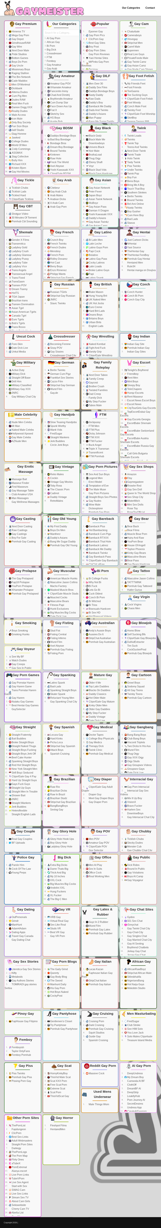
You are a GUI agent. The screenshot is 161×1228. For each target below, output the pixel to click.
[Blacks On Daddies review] (114, 690)
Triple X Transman (99, 448)
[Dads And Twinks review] (114, 110)
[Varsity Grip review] (114, 351)
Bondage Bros (58, 143)
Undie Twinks (134, 169)
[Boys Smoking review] (37, 630)
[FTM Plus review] (114, 430)
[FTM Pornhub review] (114, 456)
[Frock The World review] (76, 162)
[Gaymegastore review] (153, 482)
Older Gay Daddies (99, 709)
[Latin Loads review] (114, 266)
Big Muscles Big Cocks (63, 612)
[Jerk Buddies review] (76, 441)
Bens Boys (133, 181)
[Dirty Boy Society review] (37, 122)
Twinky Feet (134, 110)
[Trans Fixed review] (37, 278)
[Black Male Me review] (114, 139)
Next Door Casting (22, 526)
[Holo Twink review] (153, 158)
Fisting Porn (57, 653)
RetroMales (56, 500)
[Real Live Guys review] (153, 54)
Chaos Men (133, 608)
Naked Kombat (97, 344)
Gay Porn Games (25, 675)
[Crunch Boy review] (76, 240)
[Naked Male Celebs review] (37, 430)
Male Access (19, 115)
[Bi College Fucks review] (114, 578)
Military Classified (21, 385)
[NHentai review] (153, 243)
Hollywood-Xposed (22, 433)
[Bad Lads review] (153, 219)
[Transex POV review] (37, 285)
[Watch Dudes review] (37, 660)
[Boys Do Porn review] (37, 62)
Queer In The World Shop (141, 493)
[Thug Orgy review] (114, 158)
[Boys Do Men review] (76, 530)
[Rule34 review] (153, 266)
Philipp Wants (58, 274)
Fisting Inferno (58, 638)
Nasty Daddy (96, 95)
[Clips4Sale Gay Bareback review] (114, 560)
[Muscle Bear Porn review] (153, 534)
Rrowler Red (134, 485)
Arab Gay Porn (58, 206)
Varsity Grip (95, 351)
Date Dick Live (20, 348)
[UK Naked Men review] (114, 299)
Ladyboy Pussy (20, 258)
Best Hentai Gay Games (25, 705)
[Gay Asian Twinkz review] (114, 222)
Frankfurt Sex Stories (62, 377)
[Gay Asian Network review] (114, 188)
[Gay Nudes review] (114, 501)
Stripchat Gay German (62, 385)
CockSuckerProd (136, 649)
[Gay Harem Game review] (37, 686)
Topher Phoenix (136, 549)
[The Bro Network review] (37, 77)
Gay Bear (141, 518)
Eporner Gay (96, 31)
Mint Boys (132, 381)
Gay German (64, 362)
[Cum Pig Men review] (37, 96)
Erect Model (95, 482)
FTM (49, 57)
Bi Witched (95, 601)
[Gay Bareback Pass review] (114, 557)
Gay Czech (141, 284)
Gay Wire (17, 46)
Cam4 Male (133, 46)
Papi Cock (94, 251)
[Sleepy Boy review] (153, 385)
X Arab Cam (57, 203)
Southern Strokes (137, 192)
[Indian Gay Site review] (153, 344)
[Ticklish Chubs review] (37, 188)
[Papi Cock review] (114, 251)
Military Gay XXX (21, 389)
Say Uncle (17, 65)
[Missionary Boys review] (37, 69)
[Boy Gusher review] (153, 211)
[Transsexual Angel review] (37, 274)
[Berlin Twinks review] (153, 196)
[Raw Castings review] (37, 530)
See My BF (18, 656)
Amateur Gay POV (60, 83)
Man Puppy (95, 117)
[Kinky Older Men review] (114, 705)
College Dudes (20, 141)
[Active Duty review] (37, 370)
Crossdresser (54, 53)
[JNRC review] (76, 299)
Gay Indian (141, 336)
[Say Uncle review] (37, 65)
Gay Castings (19, 534)
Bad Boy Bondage (60, 139)
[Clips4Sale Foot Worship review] (153, 114)
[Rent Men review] (153, 377)
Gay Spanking (64, 675)
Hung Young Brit (98, 295)
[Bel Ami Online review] (153, 204)
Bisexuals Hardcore (100, 608)
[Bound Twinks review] (76, 151)
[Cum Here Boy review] (153, 215)
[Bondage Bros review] (76, 143)
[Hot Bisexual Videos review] (114, 616)
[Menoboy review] (76, 251)
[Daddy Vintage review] (76, 497)
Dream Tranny (20, 289)
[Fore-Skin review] (37, 344)
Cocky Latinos (97, 262)
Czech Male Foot (136, 106)
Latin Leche (95, 243)
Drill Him (16, 381)
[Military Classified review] (37, 385)
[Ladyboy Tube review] (37, 262)
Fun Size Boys (20, 126)
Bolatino (93, 255)
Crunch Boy (56, 240)
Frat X (53, 110)
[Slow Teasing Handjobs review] (76, 422)
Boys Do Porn (19, 61)
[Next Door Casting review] (37, 526)
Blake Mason (96, 292)
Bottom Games (20, 58)
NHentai (131, 243)
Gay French (64, 232)
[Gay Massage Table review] (37, 490)
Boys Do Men (57, 530)
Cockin (54, 478)
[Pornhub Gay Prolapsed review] (37, 593)
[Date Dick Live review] (37, 348)
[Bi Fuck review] (114, 586)
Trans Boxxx (18, 327)
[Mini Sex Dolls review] (153, 504)
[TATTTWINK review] (153, 582)
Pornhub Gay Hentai (138, 258)
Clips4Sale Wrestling (100, 355)
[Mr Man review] (37, 426)
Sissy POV (56, 348)
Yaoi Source (134, 247)
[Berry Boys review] (76, 266)
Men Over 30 (96, 83)
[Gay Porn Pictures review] (114, 493)
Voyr (91, 166)
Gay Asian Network (99, 187)
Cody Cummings (21, 149)
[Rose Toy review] (153, 508)
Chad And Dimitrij (60, 95)
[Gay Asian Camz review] (153, 65)
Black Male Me (97, 139)
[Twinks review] (153, 139)
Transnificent (96, 452)
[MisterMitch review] (153, 501)
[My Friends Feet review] (153, 83)
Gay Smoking (25, 623)
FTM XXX (94, 437)
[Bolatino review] (114, 255)
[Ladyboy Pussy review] (37, 259)
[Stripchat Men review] (153, 43)
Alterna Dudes (20, 92)
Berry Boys (56, 266)
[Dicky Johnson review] (114, 433)
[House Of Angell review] (153, 545)
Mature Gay (103, 675)
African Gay (53, 42)
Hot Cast (55, 262)
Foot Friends (134, 87)
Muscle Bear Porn (137, 534)
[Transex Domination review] (37, 304)
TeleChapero (134, 389)
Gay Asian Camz (136, 65)
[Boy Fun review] (153, 177)
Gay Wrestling (103, 336)
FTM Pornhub (96, 456)
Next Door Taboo (98, 375)
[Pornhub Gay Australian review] (114, 642)
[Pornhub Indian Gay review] (153, 348)
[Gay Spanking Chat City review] (76, 701)
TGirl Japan (18, 296)
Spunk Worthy (58, 426)
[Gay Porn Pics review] (114, 35)
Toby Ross (56, 485)
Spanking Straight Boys (63, 690)
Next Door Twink (136, 150)
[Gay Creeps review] (37, 664)
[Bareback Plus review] (114, 526)
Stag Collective (20, 156)
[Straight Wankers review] (76, 437)
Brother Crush (96, 386)
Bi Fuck (93, 586)
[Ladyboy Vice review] (37, 266)
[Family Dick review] (114, 398)
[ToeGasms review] (153, 91)
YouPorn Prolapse (22, 586)
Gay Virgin (141, 597)
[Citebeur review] (76, 188)
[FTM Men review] (114, 426)
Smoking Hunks (20, 634)
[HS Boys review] (76, 118)
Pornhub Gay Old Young (63, 545)
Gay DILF (103, 76)
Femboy (51, 61)
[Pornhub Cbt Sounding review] (37, 221)
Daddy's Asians (97, 114)
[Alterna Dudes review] (37, 92)
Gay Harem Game (22, 686)
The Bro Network (21, 77)
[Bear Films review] (153, 530)
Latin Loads (95, 266)
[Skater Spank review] (76, 694)
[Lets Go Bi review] (114, 590)
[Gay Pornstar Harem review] (37, 682)
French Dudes (58, 247)
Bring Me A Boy (135, 185)
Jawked (16, 137)
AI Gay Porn (53, 38)
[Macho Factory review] (76, 586)
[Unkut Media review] (37, 351)
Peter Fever (95, 191)
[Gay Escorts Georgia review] (153, 419)
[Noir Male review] (114, 151)
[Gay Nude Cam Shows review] (153, 69)
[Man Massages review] (37, 498)
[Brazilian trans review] (37, 300)
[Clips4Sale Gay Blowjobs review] (153, 638)
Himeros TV (18, 31)
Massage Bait (19, 479)
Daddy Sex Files (98, 87)
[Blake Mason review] (114, 292)
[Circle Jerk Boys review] (76, 445)
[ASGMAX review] (37, 153)
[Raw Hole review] (76, 158)
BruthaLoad (95, 154)
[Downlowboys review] (114, 143)
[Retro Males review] (76, 474)
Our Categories (131, 7)
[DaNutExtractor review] (153, 642)
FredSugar (56, 433)
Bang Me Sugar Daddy (101, 121)
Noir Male (94, 150)
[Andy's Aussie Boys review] (114, 630)
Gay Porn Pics (97, 35)
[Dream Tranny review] (37, 289)
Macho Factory (58, 586)
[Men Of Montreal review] (37, 84)
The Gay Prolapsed (22, 578)
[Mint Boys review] (153, 381)
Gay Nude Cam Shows (140, 69)
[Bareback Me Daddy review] (114, 106)
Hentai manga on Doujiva (141, 270)
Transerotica (18, 243)
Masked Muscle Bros (61, 590)
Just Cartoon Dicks (137, 240)
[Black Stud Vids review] (114, 170)
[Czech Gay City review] (153, 299)
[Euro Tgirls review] (37, 319)
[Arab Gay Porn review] (76, 207)
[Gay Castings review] (37, 534)
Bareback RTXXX (99, 537)
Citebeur (55, 187)
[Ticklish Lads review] (37, 191)
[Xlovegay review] (153, 39)
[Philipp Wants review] (76, 274)
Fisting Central (58, 634)
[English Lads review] (114, 326)
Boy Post (94, 46)
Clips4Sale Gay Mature (102, 701)
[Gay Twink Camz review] (153, 62)
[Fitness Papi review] (76, 605)
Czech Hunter (135, 292)
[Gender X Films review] (37, 240)
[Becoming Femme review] (76, 344)
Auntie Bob (56, 121)
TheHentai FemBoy (138, 255)
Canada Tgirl (19, 315)
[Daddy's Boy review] (114, 102)
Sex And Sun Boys (99, 474)
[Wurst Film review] (76, 389)
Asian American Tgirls (24, 312)
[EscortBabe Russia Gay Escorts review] (153, 448)
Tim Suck (132, 645)
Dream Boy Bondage (62, 147)
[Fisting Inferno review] (76, 638)
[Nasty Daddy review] (114, 95)
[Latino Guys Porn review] (114, 247)
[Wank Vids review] (76, 430)
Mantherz (55, 534)
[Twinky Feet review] (153, 110)
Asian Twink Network (100, 199)
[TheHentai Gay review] (153, 251)
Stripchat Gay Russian (62, 295)
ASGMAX (17, 152)
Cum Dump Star (59, 102)
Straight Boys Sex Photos (103, 497)
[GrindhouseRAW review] (37, 43)
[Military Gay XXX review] (37, 389)
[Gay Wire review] (37, 46)
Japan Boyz (95, 195)
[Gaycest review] (114, 382)
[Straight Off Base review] (37, 377)
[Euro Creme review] (114, 307)
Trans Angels (19, 270)
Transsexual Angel (22, 274)
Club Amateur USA (22, 494)
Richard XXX (19, 164)
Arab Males (56, 195)
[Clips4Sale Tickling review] (37, 199)
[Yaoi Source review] (153, 247)
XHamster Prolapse (22, 590)
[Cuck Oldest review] (114, 593)
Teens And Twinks (137, 147)
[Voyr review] (114, 166)
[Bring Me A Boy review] (153, 185)
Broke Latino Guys (99, 270)
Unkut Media (19, 351)
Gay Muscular (64, 571)
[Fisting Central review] (76, 634)
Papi (91, 274)
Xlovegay (132, 39)
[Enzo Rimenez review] (76, 270)
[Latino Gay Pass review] (114, 259)
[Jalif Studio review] (37, 130)
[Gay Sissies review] (76, 351)
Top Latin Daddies (99, 686)
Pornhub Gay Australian (102, 642)
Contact (150, 7)
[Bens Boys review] (153, 181)
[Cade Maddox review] (37, 81)
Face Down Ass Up (61, 106)
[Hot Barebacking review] (114, 530)
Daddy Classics (97, 694)
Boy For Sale (19, 537)
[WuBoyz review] (114, 203)
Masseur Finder (20, 483)
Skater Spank (57, 694)
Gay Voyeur (26, 649)
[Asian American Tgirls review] (37, 312)
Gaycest (93, 382)
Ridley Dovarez (58, 258)
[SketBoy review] (153, 118)
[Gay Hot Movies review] (37, 171)
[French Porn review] (76, 255)
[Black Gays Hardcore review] (114, 173)
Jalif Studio (18, 130)
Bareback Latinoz (98, 545)
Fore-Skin (17, 344)
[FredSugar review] (76, 433)
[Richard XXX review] (37, 164)
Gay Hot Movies (20, 171)
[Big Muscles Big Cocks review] (76, 612)
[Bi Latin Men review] (114, 240)
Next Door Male (20, 50)
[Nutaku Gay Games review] (37, 701)
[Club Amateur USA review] (37, 494)
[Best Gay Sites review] (114, 43)
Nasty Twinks (134, 207)
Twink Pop (133, 173)
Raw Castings (19, 530)
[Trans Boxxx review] (37, 327)
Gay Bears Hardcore (138, 564)
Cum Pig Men (19, 96)
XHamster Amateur (60, 87)
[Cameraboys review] (153, 35)
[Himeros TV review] (37, 31)
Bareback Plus (97, 526)
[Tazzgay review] (114, 69)
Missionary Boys (21, 69)
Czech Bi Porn (135, 295)
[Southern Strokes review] (153, 192)
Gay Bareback (103, 518)
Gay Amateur (54, 64)
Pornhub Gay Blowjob (139, 653)
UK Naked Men (97, 299)
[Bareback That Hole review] (114, 541)
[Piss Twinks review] (153, 166)
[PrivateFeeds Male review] (153, 58)
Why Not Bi (95, 582)
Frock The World (59, 162)
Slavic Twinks (58, 303)
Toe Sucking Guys (137, 95)
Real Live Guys (135, 54)
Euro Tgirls (18, 319)
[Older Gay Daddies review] (114, 709)
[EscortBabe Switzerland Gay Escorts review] (153, 432)
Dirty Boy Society (21, 122)
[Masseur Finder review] (37, 483)
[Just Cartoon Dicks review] (153, 240)
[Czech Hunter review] (153, 292)
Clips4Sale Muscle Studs (64, 593)
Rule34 (131, 266)
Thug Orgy (94, 158)
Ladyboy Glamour (21, 255)
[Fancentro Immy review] (76, 91)
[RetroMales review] (76, 501)
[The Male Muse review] (114, 489)
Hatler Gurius (134, 590)
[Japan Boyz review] (114, 195)
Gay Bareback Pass (100, 556)
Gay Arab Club (58, 191)
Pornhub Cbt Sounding (24, 221)
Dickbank (17, 88)
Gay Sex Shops (141, 466)
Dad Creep (95, 394)
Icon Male (17, 118)
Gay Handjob (64, 414)
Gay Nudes (95, 500)
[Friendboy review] (153, 374)
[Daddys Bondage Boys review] (114, 91)
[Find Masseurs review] (37, 487)
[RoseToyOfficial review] (153, 512)
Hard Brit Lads (97, 311)
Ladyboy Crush (20, 251)
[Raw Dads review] (114, 99)
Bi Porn (51, 46)
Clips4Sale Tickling (22, 199)
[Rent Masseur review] (153, 396)
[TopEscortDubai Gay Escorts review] (153, 413)
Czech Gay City (136, 299)
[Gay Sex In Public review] (37, 668)
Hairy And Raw (135, 537)
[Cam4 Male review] (153, 46)
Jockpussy (94, 422)
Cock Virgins (134, 604)
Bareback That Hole (100, 541)
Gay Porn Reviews (99, 54)
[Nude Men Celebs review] (37, 422)
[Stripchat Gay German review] (76, 385)
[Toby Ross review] (76, 485)
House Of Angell (136, 545)
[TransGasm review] (37, 281)
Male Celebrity (25, 414)
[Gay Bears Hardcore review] (153, 564)
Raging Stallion (20, 73)
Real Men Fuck (20, 103)
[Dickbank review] (37, 88)
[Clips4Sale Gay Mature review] (114, 701)
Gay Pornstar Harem (23, 682)
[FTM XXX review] (114, 437)
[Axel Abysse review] (76, 166)
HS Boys (55, 117)
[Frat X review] (76, 110)
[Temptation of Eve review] (114, 485)
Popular (103, 24)
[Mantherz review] (76, 534)
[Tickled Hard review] (37, 195)
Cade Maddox (19, 80)
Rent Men (132, 377)
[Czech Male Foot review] (153, 106)
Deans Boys (95, 314)
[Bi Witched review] (114, 601)
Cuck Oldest (95, 593)
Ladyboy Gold (19, 247)
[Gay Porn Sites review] (114, 50)
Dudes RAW (18, 99)
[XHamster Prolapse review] (37, 590)
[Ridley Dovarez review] (76, 259)
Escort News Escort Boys (141, 400)
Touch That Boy (136, 188)
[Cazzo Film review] (76, 381)
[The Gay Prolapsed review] (37, 578)
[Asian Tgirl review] (37, 308)
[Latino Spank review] (114, 278)
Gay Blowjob (141, 623)
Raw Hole (55, 158)
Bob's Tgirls (18, 323)
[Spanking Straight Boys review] (76, 690)
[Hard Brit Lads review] (114, 311)
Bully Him (17, 160)
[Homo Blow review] (153, 630)
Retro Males (57, 474)
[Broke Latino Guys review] (114, 270)
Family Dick (95, 397)
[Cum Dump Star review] (76, 102)
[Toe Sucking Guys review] (153, 95)
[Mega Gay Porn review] (37, 35)
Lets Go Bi (94, 590)
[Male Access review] (37, 115)
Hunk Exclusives (59, 608)
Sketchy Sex (57, 114)
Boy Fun (132, 177)
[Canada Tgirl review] (37, 315)
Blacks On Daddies (99, 690)
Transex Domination (23, 304)
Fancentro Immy (59, 91)
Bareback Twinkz (98, 553)
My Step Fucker (97, 401)
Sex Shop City (135, 497)
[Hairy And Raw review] (153, 538)
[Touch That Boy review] (153, 189)
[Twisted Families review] (114, 390)
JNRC (53, 299)
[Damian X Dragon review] (114, 210)
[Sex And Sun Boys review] (114, 474)
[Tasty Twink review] (153, 162)
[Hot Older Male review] (114, 698)
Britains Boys (96, 318)
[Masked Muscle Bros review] (76, 590)
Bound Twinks (58, 150)
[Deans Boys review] (114, 315)
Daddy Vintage (58, 497)
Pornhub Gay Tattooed (139, 586)
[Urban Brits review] (114, 322)
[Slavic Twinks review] (76, 303)
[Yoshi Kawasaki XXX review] (76, 170)
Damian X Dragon (99, 210)
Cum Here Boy (135, 215)
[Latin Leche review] (114, 243)
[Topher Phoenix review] (153, 549)
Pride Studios (19, 54)
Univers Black (96, 147)
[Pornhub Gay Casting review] (37, 541)
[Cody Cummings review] (37, 149)
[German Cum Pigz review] (76, 374)
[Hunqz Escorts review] (153, 393)
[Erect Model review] (114, 482)
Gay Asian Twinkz (99, 222)
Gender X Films (20, 240)
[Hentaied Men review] (153, 262)
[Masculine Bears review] (153, 557)
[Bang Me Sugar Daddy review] (114, 121)
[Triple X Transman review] (114, 449)
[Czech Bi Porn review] (153, 296)
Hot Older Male (97, 697)
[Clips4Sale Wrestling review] (114, 355)
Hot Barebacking (98, 530)
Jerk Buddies (57, 441)
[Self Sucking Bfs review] (153, 634)
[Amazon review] (153, 474)
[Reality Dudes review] (37, 111)
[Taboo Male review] (114, 405)
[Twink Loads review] (153, 135)
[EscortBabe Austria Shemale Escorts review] (153, 440)
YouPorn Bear (135, 541)
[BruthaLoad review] (114, 154)
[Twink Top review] (153, 143)
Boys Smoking (20, 630)
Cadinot (54, 493)
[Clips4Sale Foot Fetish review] (153, 99)
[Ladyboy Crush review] (37, 251)
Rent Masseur (135, 396)
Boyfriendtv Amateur (61, 98)
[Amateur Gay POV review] (76, 83)
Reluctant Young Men (62, 697)
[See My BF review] (37, 656)
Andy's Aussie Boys (100, 630)
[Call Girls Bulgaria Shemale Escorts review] (153, 455)
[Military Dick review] (37, 374)
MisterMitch (133, 500)
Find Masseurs (20, 486)
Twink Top (133, 143)
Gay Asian (103, 180)
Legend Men (96, 478)
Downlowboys (97, 143)
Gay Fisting (64, 623)
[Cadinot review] (76, 493)
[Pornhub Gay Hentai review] (153, 259)
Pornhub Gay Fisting (61, 649)
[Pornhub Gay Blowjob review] (153, 653)
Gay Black (103, 128)
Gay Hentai (141, 232)
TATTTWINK (134, 582)
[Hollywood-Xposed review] (37, 433)
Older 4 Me (95, 682)
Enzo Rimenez (58, 270)
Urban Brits (95, 322)
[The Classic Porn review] (76, 489)
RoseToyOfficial (136, 512)
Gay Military (25, 362)
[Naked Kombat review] (114, 344)
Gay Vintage (64, 466)
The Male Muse (97, 489)
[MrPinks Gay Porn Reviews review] (114, 64)
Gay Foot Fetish (141, 76)
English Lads (96, 326)
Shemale (26, 232)
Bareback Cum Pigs (100, 534)
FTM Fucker (95, 441)
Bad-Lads (55, 686)
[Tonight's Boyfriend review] (153, 370)
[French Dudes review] (76, 247)
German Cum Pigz (60, 374)
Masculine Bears (136, 556)
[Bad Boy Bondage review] (76, 139)
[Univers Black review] (114, 147)
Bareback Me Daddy (100, 106)
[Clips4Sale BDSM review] (76, 173)
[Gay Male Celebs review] (37, 437)
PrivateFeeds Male (137, 58)
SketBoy (132, 117)
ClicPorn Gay (96, 39)
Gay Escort (141, 362)
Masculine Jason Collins (64, 582)
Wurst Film (56, 389)
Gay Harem (18, 697)
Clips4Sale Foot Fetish (140, 98)
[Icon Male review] (37, 118)
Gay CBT (26, 206)
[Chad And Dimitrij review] (76, 95)
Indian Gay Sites (136, 351)
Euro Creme (95, 307)
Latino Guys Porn (98, 247)
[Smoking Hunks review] (37, 634)
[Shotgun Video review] (37, 214)
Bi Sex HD (94, 612)
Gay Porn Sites (97, 50)
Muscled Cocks (58, 597)
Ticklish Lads (19, 191)
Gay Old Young (64, 518)
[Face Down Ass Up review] (76, 106)
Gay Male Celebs (21, 437)
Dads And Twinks (98, 110)
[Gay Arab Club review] (76, 191)
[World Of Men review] (37, 145)
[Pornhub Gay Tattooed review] (153, 586)
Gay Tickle (25, 180)
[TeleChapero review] (153, 389)
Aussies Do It (96, 634)
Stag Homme (19, 133)
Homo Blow (133, 630)
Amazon (131, 474)
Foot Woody (134, 102)
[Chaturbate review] (153, 31)
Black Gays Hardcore (100, 173)
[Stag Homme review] (37, 134)
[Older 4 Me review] (114, 682)
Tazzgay (93, 69)
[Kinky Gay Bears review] (153, 553)
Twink (141, 128)
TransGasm (18, 281)
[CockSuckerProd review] (153, 649)
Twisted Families (98, 390)
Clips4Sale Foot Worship (141, 114)
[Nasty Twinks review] (153, 207)
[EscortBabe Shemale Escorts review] (153, 425)
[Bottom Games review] (37, 58)
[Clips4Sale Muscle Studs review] (76, 593)
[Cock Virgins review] (153, 604)
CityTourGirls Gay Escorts (141, 408)
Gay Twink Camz (136, 61)
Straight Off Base (21, 377)
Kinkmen (55, 154)
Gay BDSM (64, 128)
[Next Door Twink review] (153, 151)
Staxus (131, 222)
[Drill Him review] (37, 381)
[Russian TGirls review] (76, 292)
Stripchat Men (135, 43)
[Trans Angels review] (37, 270)
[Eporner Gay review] (114, 31)
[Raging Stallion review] (37, 73)
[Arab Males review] (76, 195)
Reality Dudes (20, 111)
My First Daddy (58, 526)
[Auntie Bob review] (76, 121)
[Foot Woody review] (153, 102)
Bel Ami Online (135, 204)
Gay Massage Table (23, 490)
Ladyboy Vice (19, 266)
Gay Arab (52, 68)
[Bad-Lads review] (76, 686)
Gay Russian (64, 284)
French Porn (57, 255)
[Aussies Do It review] (114, 634)
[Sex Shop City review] (153, 497)
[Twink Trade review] (153, 154)
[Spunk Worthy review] (76, 426)
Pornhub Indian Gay (138, 348)
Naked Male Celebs (23, 429)
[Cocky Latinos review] (114, 262)
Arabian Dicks (58, 199)
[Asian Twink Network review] (114, 199)
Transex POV (19, 285)
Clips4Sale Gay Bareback (103, 560)
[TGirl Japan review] (37, 297)
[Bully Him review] (37, 160)
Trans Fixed (18, 277)
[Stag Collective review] (37, 156)
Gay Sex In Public (22, 668)
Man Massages (20, 498)
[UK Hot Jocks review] (114, 303)
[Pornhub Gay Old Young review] (76, 545)
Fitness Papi (57, 605)
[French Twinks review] (76, 243)
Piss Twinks (134, 166)
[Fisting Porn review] (76, 653)
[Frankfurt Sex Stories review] (76, 377)
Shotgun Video (20, 213)
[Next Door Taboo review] (114, 375)
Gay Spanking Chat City (63, 701)
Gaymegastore (135, 482)
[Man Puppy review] (114, 118)
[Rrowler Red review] (153, 485)
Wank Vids (56, 429)
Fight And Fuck (97, 348)
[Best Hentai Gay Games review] (37, 705)
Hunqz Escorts (135, 392)
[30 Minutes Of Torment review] (37, 217)
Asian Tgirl (18, 308)
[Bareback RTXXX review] (114, 538)
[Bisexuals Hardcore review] (114, 609)
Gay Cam (141, 24)
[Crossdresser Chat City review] (76, 355)
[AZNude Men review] (37, 441)
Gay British (103, 284)
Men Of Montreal (21, 84)
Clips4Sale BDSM (60, 173)
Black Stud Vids (97, 169)
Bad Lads (132, 219)
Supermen (133, 50)
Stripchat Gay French (62, 277)
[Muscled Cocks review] (76, 597)
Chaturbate (133, 31)
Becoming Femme (60, 344)
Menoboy (55, 251)
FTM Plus (94, 429)
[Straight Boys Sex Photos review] (114, 497)
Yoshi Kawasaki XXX (62, 169)
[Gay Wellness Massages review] (37, 502)
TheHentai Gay (135, 251)
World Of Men (19, 145)
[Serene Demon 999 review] (153, 121)
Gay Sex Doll (134, 489)
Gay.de (54, 392)
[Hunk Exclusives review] (76, 609)
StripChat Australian (100, 638)
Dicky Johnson (97, 433)
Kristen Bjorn (19, 168)
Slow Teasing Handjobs (63, 422)
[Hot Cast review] (76, 262)
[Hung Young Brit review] (114, 296)
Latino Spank (96, 277)
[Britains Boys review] (114, 318)
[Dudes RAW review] (37, 100)
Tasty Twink (133, 162)
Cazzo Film (56, 381)
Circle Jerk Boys (59, 445)
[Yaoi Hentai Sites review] (114, 58)
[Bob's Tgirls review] (37, 323)
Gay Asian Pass (97, 206)
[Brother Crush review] (114, 386)
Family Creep (96, 378)
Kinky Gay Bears (136, 553)
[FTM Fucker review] (114, 441)
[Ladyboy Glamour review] (37, 255)
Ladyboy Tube (20, 262)
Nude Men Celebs (22, 422)
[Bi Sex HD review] (114, 612)
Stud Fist (55, 630)
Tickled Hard (19, 195)
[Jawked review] (37, 137)
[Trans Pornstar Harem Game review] (37, 692)
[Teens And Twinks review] (153, 147)
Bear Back (133, 526)
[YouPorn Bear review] (153, 541)
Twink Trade (134, 154)
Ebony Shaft (95, 162)
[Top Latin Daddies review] (114, 686)
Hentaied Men (135, 262)
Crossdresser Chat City (63, 355)
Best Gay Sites (97, 43)
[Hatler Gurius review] (153, 590)
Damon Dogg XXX (22, 107)
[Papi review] (114, 274)
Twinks (131, 139)
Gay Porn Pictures (103, 466)
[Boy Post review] (114, 46)
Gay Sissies (57, 351)
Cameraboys (134, 35)
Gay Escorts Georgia (138, 419)
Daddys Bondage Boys (101, 91)
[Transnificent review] (114, 452)
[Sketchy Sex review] (76, 114)
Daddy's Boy (96, 102)
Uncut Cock (26, 336)
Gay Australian (103, 623)
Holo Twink (133, 158)
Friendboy (133, 374)
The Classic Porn (59, 489)
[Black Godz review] (114, 135)
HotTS (15, 293)
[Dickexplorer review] (114, 508)
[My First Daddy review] (76, 526)
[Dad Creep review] (114, 394)
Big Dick (51, 49)
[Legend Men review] (114, 478)
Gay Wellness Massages (25, 502)
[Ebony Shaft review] (114, 162)
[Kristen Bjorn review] (37, 168)
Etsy (129, 478)
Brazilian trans (20, 300)
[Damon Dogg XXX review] (37, 107)
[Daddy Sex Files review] (114, 87)
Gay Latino (103, 232)
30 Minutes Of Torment (24, 217)
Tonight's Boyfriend (137, 370)
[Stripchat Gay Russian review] (76, 296)
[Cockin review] (76, 478)
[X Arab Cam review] (76, 203)
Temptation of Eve (99, 485)
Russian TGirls (58, 292)
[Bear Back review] (153, 526)
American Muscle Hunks (63, 578)
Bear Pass (133, 560)
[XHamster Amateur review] (76, 87)
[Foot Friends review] (153, 87)
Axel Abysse (57, 166)
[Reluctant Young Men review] (76, 698)
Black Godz (95, 135)
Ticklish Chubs (20, 187)
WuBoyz (93, 203)
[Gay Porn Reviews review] (114, 54)
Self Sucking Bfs (136, 634)
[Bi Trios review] (114, 605)
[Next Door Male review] (37, 50)
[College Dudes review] (37, 141)
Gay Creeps (18, 664)
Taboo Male (95, 405)
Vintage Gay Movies (61, 482)
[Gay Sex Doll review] (153, 489)
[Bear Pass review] (153, 560)
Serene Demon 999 (138, 121)
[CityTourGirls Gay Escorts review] (153, 408)
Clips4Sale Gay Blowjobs (141, 638)
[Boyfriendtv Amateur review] (76, 99)
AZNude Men (19, 441)
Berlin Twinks (134, 196)
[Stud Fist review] (76, 630)
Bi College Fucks (98, 578)
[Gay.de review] (76, 393)
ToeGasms (133, 91)
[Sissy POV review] (76, 348)
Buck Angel (95, 445)
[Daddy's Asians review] (114, 114)
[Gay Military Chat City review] (37, 396)
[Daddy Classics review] (114, 694)
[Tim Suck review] (153, 646)
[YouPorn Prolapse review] (37, 586)
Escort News (134, 404)
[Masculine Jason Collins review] (76, 582)
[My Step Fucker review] (114, 401)
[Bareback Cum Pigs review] (114, 534)
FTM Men (94, 426)
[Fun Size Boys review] (37, 126)
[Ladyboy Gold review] (37, 247)
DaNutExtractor (135, 642)
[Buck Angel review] (114, 445)
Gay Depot (18, 39)
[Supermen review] (153, 50)
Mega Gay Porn (20, 35)
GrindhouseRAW (21, 43)
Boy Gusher (133, 211)
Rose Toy (132, 508)
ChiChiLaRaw (97, 564)
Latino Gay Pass (98, 258)
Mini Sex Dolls (135, 504)
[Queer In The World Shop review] (153, 493)
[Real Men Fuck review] (37, 103)
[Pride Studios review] (37, 54)
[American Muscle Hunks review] (76, 578)
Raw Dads (94, 98)
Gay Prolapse (25, 571)
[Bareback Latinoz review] (114, 545)
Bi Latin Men (96, 240)
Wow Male (94, 504)
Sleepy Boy (133, 385)
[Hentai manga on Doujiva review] (153, 270)
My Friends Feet (136, 83)
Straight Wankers (59, 437)
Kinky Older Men (98, 705)
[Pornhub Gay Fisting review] (76, 649)
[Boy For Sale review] (37, 538)
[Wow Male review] (114, 504)
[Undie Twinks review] (153, 170)
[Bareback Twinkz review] (114, 553)
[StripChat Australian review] (114, 638)
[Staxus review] (153, 223)
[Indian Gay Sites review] (153, 351)
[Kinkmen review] (76, 154)
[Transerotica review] (37, 243)
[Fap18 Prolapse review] (37, 582)
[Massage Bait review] (37, 479)
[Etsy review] (153, 478)
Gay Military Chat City (24, 396)
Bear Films (133, 530)
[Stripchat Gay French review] (76, 278)
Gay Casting (26, 518)
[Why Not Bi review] (114, 582)
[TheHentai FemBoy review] (153, 255)
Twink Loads (134, 135)
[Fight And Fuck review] (114, 348)
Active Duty (18, 370)
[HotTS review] (37, 293)
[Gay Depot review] (37, 39)
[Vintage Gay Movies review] (76, 482)
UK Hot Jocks (96, 303)
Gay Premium (26, 24)
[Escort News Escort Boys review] (153, 400)
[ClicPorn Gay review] (114, 39)
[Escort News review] (153, 404)
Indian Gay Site (135, 344)
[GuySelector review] (37, 709)
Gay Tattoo (141, 571)
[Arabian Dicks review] (76, 199)
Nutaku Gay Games (22, 701)
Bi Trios (93, 605)
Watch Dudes (19, 660)
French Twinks (58, 243)
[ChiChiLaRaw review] (114, 564)
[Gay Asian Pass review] (114, 207)
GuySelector (18, 709)
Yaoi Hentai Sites (98, 58)
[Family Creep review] (114, 379)
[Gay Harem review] (37, 698)
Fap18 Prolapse (21, 582)
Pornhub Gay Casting (24, 541)
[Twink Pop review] (153, 173)
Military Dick (18, 374)
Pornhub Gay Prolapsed (25, 593)
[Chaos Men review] (153, 608)
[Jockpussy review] (114, 422)
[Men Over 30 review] (114, 83)
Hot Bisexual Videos (100, 616)
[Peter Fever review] (114, 191)
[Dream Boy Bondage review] (76, 147)
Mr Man (16, 426)
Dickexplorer (96, 508)
